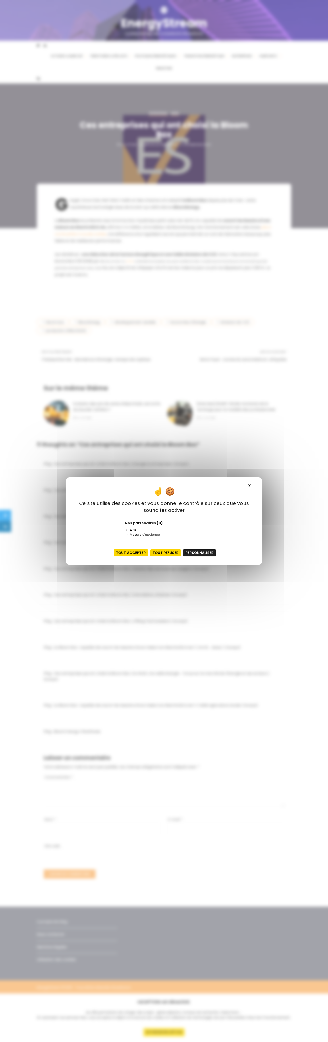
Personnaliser (199, 552)
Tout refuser (166, 552)
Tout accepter (131, 552)
